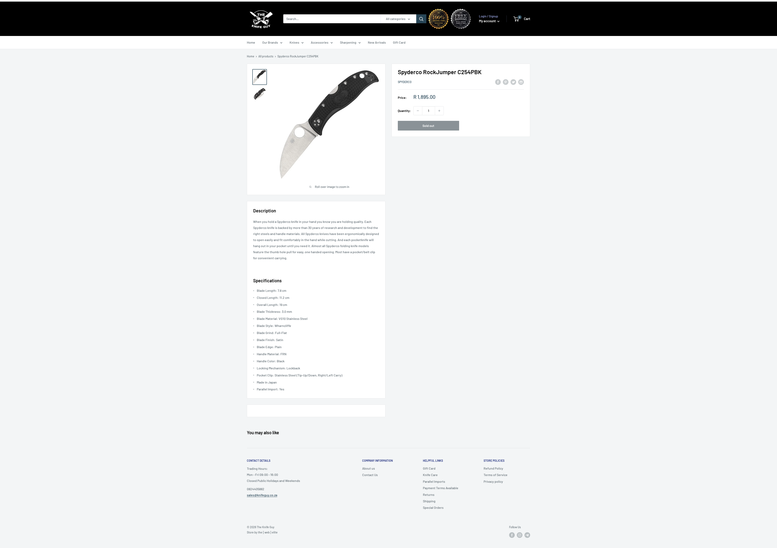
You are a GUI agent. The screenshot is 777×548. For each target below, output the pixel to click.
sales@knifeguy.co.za (262, 495)
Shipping (429, 501)
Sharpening (348, 42)
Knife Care (430, 475)
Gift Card (399, 42)
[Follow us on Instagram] (519, 535)
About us (368, 468)
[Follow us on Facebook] (512, 535)
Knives (294, 42)
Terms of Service (495, 475)
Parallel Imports (434, 481)
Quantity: (404, 111)
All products (265, 56)
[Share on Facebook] (498, 82)
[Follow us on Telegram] (527, 535)
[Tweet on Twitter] (513, 82)
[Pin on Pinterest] (505, 82)
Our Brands (270, 42)
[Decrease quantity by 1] (418, 110)
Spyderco (405, 82)
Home (251, 42)
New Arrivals (377, 42)
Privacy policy (493, 481)
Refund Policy (493, 468)
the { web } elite (268, 532)
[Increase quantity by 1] (439, 110)
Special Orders (433, 507)
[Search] (421, 18)
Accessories (319, 42)
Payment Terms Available (440, 488)
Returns (428, 494)
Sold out (428, 126)
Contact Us (370, 475)
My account (487, 21)
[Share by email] (521, 82)
